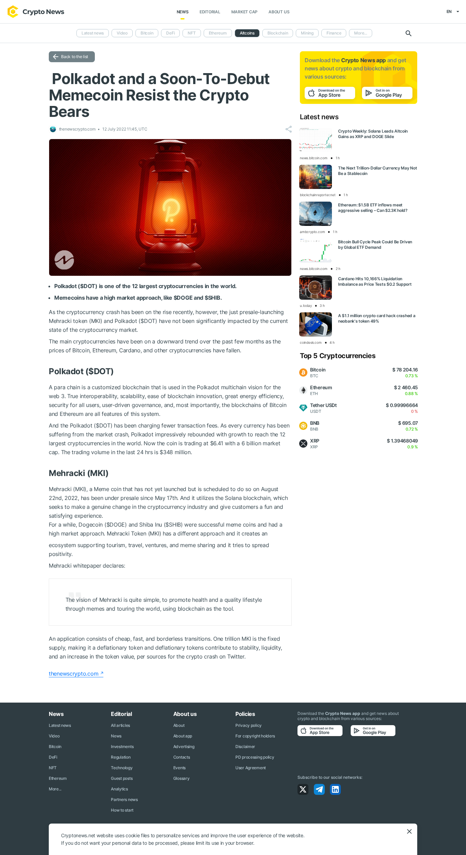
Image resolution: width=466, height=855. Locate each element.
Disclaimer (245, 746)
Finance (333, 33)
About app (182, 735)
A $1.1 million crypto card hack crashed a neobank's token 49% (377, 318)
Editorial (210, 11)
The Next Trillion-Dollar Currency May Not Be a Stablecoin (377, 170)
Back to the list (74, 56)
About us (278, 11)
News (183, 11)
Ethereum (218, 33)
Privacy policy (248, 725)
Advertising (183, 746)
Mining (307, 33)
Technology (121, 767)
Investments (122, 746)
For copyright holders (255, 735)
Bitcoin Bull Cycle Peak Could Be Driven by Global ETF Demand (375, 244)
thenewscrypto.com (73, 673)
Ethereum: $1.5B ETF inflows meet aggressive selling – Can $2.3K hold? (373, 207)
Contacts (181, 757)
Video (122, 33)
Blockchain (277, 33)
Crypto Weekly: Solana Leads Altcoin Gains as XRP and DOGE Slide (373, 133)
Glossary (181, 778)
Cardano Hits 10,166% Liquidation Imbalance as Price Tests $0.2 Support (375, 281)
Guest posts (121, 778)
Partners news (124, 799)
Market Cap (244, 11)
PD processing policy (254, 757)
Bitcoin (147, 33)
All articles (120, 725)
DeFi (170, 33)
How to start (122, 810)
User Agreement (250, 767)
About (179, 725)
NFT (191, 33)
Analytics (119, 788)
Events (179, 767)
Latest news (93, 33)
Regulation (120, 757)
